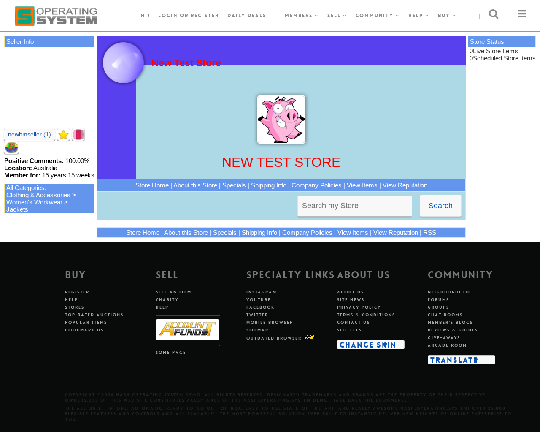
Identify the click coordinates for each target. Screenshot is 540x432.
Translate (454, 359)
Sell (335, 15)
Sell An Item (174, 292)
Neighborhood (449, 292)
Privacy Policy (359, 307)
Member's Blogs (450, 322)
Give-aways (444, 337)
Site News (350, 299)
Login (168, 15)
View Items (362, 185)
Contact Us (353, 322)
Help (416, 15)
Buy (445, 15)
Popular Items (86, 322)
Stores (74, 307)
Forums (438, 299)
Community (376, 15)
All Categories (25, 187)
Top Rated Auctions (94, 315)
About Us (350, 292)
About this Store (195, 185)
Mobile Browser (269, 322)
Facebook (260, 307)
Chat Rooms (445, 315)
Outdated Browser (274, 338)
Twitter (257, 315)
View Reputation (405, 185)
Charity (167, 299)
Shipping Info (268, 185)
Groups (438, 307)
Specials (234, 185)
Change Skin (368, 344)
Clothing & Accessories (38, 194)
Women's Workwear (34, 202)
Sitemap (257, 330)
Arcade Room (447, 345)
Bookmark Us (84, 330)
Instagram (261, 292)
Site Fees (349, 330)
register (205, 15)
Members (300, 15)
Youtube (258, 299)
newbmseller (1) (29, 134)
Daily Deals (246, 15)
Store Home (152, 185)
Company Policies (317, 185)
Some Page (171, 352)
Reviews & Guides (453, 330)
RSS (429, 232)
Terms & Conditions (366, 315)
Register (77, 292)
